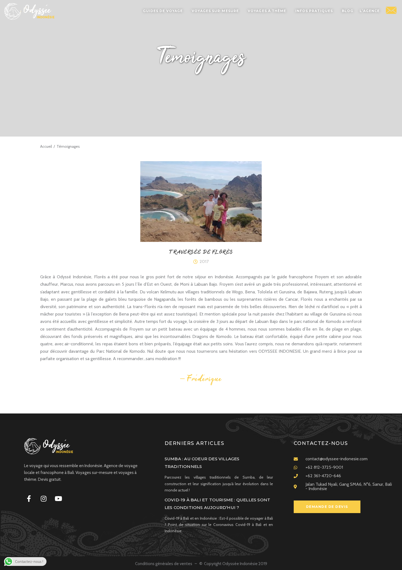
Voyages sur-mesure (215, 11)
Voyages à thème (267, 11)
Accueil (46, 146)
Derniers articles (195, 443)
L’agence (370, 11)
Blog (347, 11)
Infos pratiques (314, 11)
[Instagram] (43, 498)
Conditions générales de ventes (164, 563)
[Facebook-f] (28, 498)
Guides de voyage (163, 11)
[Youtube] (58, 498)
